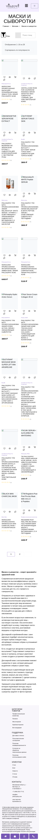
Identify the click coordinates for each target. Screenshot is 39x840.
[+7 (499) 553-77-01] (19, 792)
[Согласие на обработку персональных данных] (19, 750)
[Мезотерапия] (19, 722)
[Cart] (34, 6)
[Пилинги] (19, 719)
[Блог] (19, 768)
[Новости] (19, 771)
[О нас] (19, 765)
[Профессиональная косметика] (19, 715)
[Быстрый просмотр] (10, 77)
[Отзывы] (19, 777)
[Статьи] (19, 774)
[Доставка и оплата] (19, 736)
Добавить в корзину (15, 77)
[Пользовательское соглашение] (19, 739)
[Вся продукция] (19, 728)
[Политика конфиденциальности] (19, 744)
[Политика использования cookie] (19, 756)
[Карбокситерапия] (19, 725)
